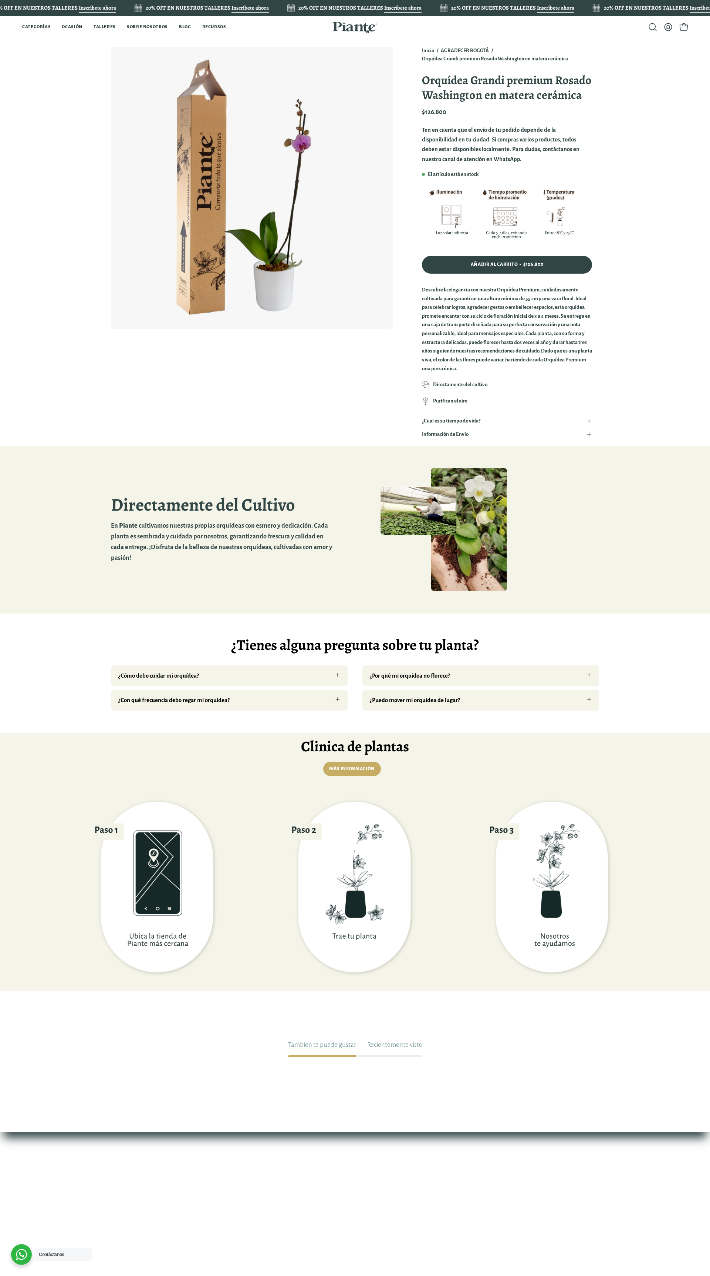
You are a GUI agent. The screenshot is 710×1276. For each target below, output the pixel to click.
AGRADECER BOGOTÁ (465, 50)
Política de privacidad (313, 1206)
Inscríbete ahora (97, 7)
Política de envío (307, 1218)
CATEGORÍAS (228, 1170)
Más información (352, 768)
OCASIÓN (224, 1183)
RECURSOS (226, 1234)
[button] (36, 27)
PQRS (294, 1231)
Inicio (428, 50)
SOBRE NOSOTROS (235, 1209)
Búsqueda (299, 1170)
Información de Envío (445, 434)
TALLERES (224, 1196)
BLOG (218, 1222)
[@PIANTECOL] (355, 27)
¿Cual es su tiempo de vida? (451, 421)
